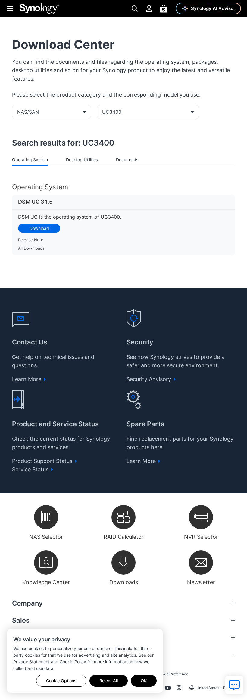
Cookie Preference (172, 674)
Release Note (30, 239)
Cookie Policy (73, 661)
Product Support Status (43, 461)
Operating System (30, 159)
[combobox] (51, 112)
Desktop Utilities (82, 159)
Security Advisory (150, 379)
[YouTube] (168, 689)
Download (39, 228)
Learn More (27, 379)
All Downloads (31, 248)
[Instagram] (179, 689)
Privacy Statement (31, 661)
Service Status (31, 469)
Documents (127, 159)
